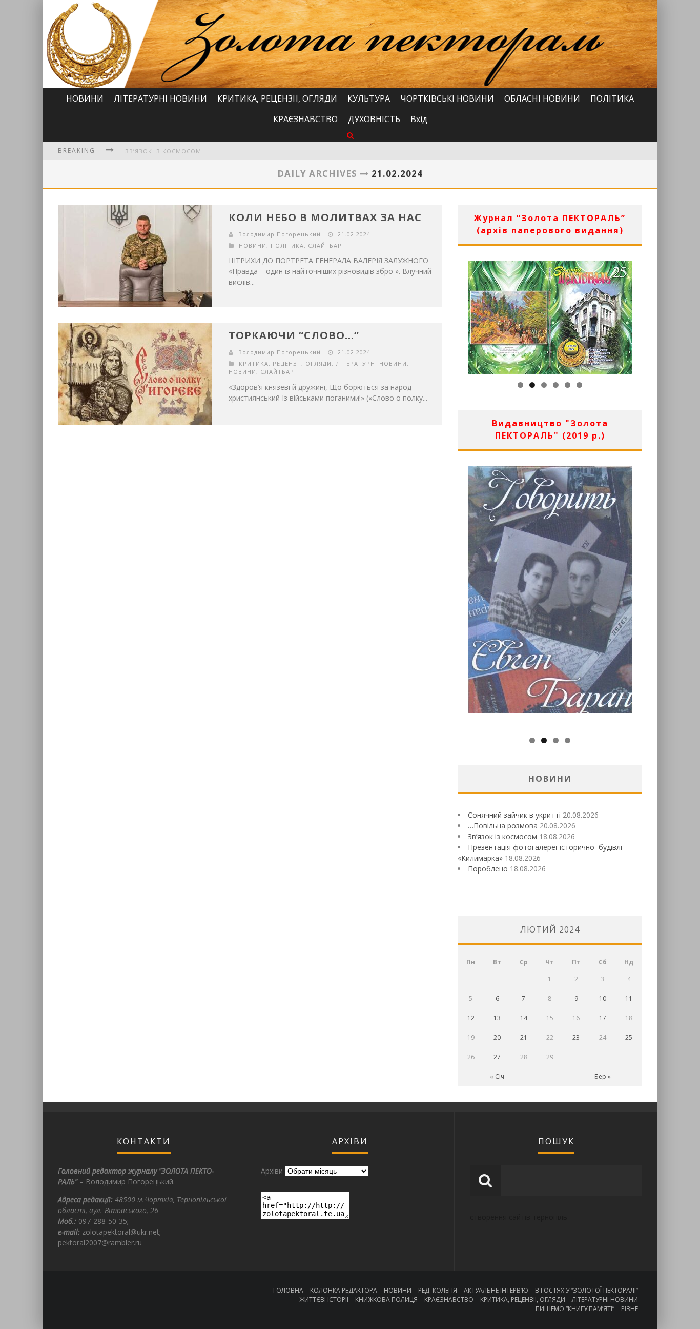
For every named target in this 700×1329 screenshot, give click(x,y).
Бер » (602, 1076)
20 (497, 1037)
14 (523, 1018)
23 (576, 1037)
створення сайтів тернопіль (518, 1217)
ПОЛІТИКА (612, 98)
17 (602, 1018)
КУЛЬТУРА (368, 98)
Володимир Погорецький (279, 234)
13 (497, 1018)
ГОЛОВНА (288, 1290)
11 (628, 998)
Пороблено (488, 869)
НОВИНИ (85, 98)
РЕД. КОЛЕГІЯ (437, 1290)
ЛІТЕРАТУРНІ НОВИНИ (160, 98)
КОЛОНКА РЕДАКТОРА (343, 1290)
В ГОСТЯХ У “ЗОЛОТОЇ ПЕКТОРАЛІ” (586, 1290)
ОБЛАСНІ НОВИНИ (542, 98)
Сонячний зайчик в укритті (514, 815)
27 (497, 1057)
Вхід (418, 119)
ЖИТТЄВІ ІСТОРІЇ (323, 1299)
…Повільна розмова (503, 825)
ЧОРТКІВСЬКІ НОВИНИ (447, 98)
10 (602, 998)
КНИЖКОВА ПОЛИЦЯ (386, 1299)
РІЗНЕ (629, 1308)
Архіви (272, 1171)
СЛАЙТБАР (325, 245)
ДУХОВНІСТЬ (374, 119)
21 (523, 1037)
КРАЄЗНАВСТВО (305, 119)
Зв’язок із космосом (163, 151)
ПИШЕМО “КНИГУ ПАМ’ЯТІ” (575, 1308)
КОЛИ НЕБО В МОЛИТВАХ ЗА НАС (325, 217)
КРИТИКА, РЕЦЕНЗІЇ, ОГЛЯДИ (277, 98)
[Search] (350, 135)
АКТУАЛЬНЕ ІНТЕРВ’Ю (496, 1290)
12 (471, 1018)
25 (628, 1037)
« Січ (497, 1076)
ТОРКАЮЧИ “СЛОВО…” (294, 335)
